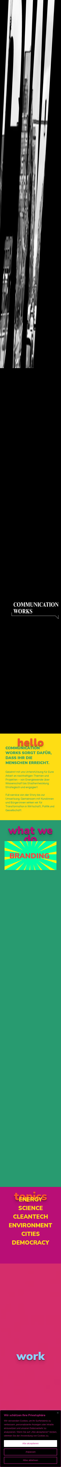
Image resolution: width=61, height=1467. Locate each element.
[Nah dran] (58, 1413)
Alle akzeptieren (30, 1443)
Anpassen (31, 1451)
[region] (30, 1438)
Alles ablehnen (30, 1460)
